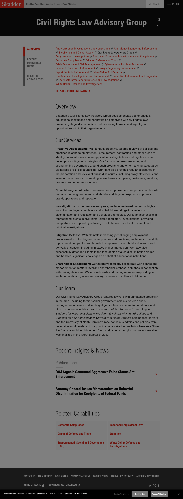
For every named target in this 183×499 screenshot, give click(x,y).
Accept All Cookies (159, 494)
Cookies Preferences (121, 494)
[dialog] (91, 494)
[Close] (179, 494)
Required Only (140, 494)
